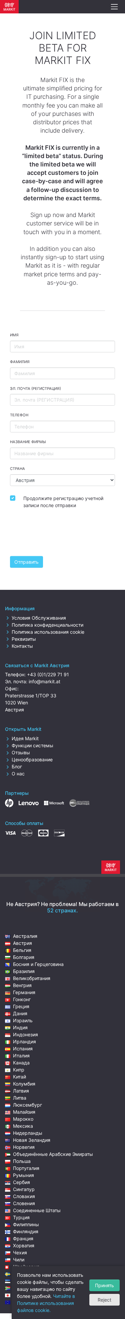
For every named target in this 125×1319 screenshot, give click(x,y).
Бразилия (24, 971)
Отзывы (21, 752)
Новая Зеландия (31, 1140)
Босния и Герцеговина (38, 964)
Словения (24, 1203)
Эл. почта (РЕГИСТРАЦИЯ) (35, 388)
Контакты (22, 646)
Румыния (23, 1175)
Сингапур (24, 1189)
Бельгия (22, 950)
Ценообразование (32, 759)
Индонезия (25, 1034)
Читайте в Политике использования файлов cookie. (46, 1303)
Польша (22, 1161)
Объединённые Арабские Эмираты (53, 1154)
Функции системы (32, 745)
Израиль (23, 1020)
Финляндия (25, 1231)
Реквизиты (24, 639)
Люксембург (27, 1105)
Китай (19, 1077)
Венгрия (22, 985)
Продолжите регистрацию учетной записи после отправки (63, 501)
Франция (23, 1238)
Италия (21, 1055)
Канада (21, 1062)
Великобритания (31, 978)
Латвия (21, 1091)
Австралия (25, 936)
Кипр (18, 1069)
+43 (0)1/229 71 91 (48, 674)
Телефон (19, 415)
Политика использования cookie (48, 632)
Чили (18, 1259)
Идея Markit (25, 738)
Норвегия (24, 1147)
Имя (14, 335)
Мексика (23, 1126)
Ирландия (24, 1041)
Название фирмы (28, 441)
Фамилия (20, 361)
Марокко (23, 1119)
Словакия (24, 1196)
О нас (18, 773)
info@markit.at (44, 681)
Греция (21, 1006)
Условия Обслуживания (39, 618)
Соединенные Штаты (37, 1210)
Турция (21, 1217)
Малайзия (24, 1112)
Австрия (22, 943)
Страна (17, 468)
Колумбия (24, 1084)
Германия (24, 992)
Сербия (21, 1182)
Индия (20, 1027)
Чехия (20, 1252)
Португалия (26, 1168)
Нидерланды (27, 1133)
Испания (23, 1048)
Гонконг (22, 999)
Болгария (23, 957)
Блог (17, 766)
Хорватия (23, 1245)
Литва (19, 1098)
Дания (20, 1013)
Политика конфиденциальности (47, 625)
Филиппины (26, 1224)
